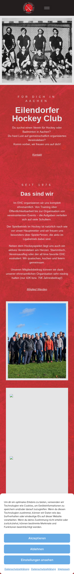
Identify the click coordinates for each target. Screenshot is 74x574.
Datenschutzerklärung (17, 568)
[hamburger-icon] (46, 8)
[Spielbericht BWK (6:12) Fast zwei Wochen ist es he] (37, 483)
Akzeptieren (37, 538)
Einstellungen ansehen (37, 560)
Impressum (64, 568)
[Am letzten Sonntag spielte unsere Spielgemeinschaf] (37, 421)
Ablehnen (37, 549)
